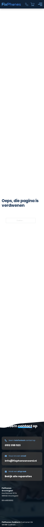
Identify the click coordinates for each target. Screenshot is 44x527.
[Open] (40, 4)
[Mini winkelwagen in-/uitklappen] (32, 4)
